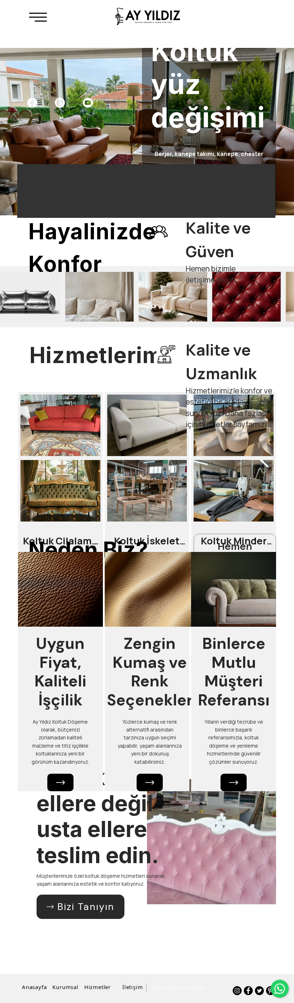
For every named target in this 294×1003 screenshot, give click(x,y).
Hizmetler (97, 986)
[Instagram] (59, 103)
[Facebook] (32, 103)
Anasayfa (34, 986)
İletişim (132, 986)
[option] (147, 131)
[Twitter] (259, 990)
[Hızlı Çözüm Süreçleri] (233, 782)
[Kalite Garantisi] (150, 782)
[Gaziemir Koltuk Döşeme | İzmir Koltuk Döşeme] (147, 16)
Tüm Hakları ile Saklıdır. (179, 987)
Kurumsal (65, 986)
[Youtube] (87, 103)
